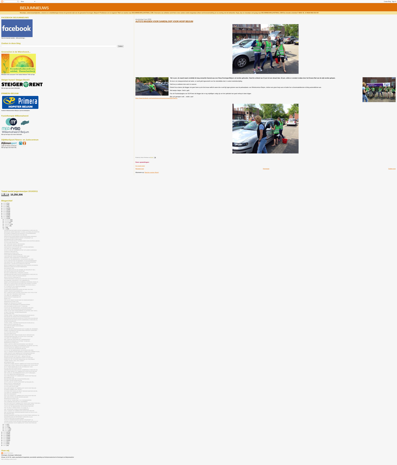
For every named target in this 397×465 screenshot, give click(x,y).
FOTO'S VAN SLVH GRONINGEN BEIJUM (15, 348)
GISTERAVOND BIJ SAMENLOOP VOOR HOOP (16, 347)
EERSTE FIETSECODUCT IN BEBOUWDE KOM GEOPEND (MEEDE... (22, 241)
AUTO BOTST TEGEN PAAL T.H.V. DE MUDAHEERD (17, 400)
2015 (4, 432)
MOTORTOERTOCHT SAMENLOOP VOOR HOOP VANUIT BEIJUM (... (22, 403)
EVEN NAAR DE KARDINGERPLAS (13, 254)
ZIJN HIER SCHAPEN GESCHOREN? (14, 325)
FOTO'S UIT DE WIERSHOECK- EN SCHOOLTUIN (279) (18, 406)
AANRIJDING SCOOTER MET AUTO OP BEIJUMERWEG (19, 247)
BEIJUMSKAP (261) (9, 413)
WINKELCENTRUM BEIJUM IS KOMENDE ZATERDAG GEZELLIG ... (21, 282)
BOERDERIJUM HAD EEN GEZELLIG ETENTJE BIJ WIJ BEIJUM (21, 318)
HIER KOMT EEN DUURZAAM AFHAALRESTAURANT (18, 309)
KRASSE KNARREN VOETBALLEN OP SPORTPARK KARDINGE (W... (22, 415)
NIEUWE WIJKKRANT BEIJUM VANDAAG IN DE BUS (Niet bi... (20, 285)
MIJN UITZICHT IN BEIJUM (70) (12, 324)
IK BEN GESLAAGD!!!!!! (10, 321)
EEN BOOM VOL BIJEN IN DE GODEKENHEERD (17, 316)
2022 (4, 208)
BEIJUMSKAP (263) (9, 313)
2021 (4, 209)
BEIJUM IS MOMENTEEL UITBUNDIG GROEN (16, 272)
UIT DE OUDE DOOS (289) (11, 386)
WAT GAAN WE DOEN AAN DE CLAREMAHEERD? (17, 339)
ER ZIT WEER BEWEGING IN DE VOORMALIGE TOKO (18, 366)
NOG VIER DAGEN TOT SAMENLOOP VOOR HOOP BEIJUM (20, 388)
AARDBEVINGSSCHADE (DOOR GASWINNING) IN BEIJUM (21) (21, 319)
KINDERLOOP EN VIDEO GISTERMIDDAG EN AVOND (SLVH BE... (21, 345)
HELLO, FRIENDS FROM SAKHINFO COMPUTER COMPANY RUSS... (22, 351)
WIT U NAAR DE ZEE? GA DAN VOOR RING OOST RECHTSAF (20, 292)
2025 (4, 203)
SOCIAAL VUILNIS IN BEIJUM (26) (13, 380)
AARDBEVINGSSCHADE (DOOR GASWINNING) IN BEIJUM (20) (21, 369)
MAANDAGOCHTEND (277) (11, 342)
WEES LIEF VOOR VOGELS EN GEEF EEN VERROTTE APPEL (20, 283)
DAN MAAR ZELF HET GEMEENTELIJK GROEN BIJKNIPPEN (20, 262)
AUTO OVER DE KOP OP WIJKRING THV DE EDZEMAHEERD (20, 260)
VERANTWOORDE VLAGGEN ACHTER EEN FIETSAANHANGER (21, 278)
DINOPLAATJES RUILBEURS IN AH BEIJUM (15, 235)
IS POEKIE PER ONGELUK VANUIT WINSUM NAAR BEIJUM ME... (21, 391)
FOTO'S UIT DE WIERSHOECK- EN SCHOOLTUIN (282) (18, 259)
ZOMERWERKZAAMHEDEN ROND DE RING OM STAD (18, 289)
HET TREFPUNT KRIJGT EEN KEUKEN (14, 244)
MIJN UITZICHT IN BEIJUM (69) (12, 383)
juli (5, 227)
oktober (6, 222)
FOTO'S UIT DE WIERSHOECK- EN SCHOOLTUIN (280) (18, 350)
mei (5, 424)
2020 (4, 211)
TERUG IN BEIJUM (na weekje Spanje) (14, 418)
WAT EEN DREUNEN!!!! (10, 394)
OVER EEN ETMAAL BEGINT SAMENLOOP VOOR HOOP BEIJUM (21, 363)
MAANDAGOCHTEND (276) (11, 398)
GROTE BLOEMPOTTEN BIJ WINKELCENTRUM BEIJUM (19, 404)
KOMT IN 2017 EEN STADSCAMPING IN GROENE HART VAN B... (21, 310)
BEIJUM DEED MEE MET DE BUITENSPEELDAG (16, 379)
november (7, 221)
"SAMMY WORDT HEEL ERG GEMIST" (14, 360)
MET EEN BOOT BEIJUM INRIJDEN (13, 245)
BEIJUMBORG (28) (9, 377)
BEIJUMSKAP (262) (9, 362)
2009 (4, 442)
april (5, 426)
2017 (4, 216)
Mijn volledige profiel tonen (9, 459)
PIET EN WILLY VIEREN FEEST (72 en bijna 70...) (16, 407)
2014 (4, 433)
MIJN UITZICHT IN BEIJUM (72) (12, 277)
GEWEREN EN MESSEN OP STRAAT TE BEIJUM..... (17, 341)
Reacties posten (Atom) (152, 172)
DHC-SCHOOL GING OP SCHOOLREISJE (15, 275)
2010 (4, 440)
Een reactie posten (140, 165)
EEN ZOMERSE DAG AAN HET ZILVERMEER (16, 401)
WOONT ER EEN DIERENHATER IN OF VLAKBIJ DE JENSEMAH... (21, 329)
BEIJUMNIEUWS (34, 8)
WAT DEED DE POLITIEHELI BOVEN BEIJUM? (16, 397)
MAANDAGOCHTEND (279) (11, 253)
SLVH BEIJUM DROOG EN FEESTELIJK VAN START (17, 354)
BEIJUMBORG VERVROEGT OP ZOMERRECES (16, 280)
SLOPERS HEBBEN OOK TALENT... (13, 389)
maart (6, 427)
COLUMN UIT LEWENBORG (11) (12, 392)
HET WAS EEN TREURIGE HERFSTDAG (14, 294)
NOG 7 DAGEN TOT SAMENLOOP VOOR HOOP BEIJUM (19, 410)
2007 (4, 445)
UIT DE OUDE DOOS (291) (11, 288)
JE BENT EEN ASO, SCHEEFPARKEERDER (15, 312)
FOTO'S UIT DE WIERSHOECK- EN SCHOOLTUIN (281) (18, 307)
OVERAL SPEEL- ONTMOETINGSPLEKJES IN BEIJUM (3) (19, 315)
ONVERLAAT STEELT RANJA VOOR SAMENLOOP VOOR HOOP (21, 365)
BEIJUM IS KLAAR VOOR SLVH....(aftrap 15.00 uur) (17, 356)
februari (6, 429)
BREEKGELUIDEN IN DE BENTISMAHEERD (15, 266)
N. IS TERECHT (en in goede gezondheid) (14, 286)
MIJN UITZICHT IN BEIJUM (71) (12, 297)
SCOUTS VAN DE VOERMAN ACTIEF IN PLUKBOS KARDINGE (20, 250)
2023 (4, 206)
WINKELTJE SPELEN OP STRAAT (13, 303)
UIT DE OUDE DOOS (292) (11, 242)
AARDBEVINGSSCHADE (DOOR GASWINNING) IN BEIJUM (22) (21, 274)
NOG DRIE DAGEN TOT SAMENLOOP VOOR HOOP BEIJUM (20, 375)
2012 (4, 437)
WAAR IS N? (7, 298)
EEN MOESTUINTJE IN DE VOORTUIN (14, 271)
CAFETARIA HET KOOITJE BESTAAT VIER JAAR (16, 256)
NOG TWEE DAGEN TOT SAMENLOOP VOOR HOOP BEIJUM (20, 371)
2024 (4, 205)
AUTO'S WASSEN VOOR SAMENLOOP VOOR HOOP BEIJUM (164, 21)
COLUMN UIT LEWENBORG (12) (12, 338)
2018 (4, 214)
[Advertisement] (10, 159)
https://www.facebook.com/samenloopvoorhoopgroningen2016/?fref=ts (156, 98)
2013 (4, 435)
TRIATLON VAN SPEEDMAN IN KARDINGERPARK (17, 304)
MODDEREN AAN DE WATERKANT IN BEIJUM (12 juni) (18, 416)
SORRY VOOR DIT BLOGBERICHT (13, 291)
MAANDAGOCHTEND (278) (11, 301)
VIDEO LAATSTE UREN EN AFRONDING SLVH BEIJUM (18, 344)
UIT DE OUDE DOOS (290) (11, 332)
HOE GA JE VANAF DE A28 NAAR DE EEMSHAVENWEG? (19, 300)
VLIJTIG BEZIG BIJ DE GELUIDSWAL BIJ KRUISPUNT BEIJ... (20, 269)
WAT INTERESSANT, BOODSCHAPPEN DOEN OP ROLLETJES (20, 412)
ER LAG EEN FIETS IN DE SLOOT (13, 368)
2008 (4, 443)
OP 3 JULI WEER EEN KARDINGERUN (14, 374)
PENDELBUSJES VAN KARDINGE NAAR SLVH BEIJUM (18, 357)
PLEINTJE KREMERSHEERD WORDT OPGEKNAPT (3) (18, 419)
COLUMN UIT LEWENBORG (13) (12, 295)
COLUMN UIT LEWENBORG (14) (12, 248)
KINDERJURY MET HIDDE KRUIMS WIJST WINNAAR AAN (19, 335)
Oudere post (392, 168)
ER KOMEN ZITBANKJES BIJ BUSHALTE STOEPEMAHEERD (20, 233)
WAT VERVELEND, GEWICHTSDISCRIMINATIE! (16, 409)
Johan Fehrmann (8, 453)
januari (6, 430)
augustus (6, 225)
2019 (4, 213)
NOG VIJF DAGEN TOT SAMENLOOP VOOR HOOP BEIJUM (20, 395)
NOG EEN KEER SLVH (10, 333)
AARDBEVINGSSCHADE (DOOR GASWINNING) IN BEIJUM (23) (21, 230)
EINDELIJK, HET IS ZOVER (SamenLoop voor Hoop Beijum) (19, 359)
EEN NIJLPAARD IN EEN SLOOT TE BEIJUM (15, 306)
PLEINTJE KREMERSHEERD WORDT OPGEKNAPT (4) (18, 238)
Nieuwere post (139, 168)
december (7, 219)
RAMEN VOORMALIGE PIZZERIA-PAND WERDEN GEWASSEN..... (21, 330)
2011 (4, 438)
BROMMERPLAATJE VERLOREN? (13, 239)
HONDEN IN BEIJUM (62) (10, 251)
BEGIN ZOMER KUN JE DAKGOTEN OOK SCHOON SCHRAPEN (21, 265)
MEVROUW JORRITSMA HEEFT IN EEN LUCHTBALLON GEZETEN (21, 232)
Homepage (266, 168)
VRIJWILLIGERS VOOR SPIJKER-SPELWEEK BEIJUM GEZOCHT (21, 421)
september (7, 224)
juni (5, 228)
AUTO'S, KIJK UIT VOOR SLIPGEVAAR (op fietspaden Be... (19, 382)
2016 (4, 218)
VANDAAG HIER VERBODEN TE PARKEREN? (16, 257)
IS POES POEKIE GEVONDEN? (12, 385)
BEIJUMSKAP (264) (9, 268)
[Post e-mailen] (154, 157)
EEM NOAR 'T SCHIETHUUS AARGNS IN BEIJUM (17, 263)
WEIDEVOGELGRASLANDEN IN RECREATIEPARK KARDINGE (20, 236)
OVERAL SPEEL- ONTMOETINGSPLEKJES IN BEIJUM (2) (19, 322)
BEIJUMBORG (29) (9, 327)
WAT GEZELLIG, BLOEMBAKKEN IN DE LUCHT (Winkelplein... (20, 372)
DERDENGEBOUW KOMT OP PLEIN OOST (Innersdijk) (18, 336)
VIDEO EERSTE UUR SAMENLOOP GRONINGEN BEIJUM (19, 353)
